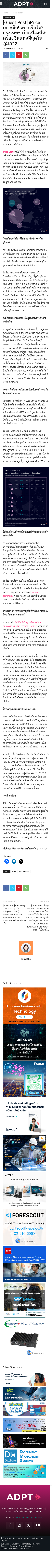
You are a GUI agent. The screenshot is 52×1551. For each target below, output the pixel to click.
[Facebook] (6, 55)
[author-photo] (26, 954)
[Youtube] (37, 1525)
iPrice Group (9, 151)
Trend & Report (17, 13)
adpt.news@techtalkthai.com (29, 1517)
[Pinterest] (19, 55)
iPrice (14, 871)
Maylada (9, 48)
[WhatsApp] (26, 55)
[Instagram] (19, 1525)
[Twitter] (12, 55)
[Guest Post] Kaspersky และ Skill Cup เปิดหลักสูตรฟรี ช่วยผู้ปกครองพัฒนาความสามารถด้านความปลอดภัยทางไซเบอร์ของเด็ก (14, 914)
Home (5, 13)
